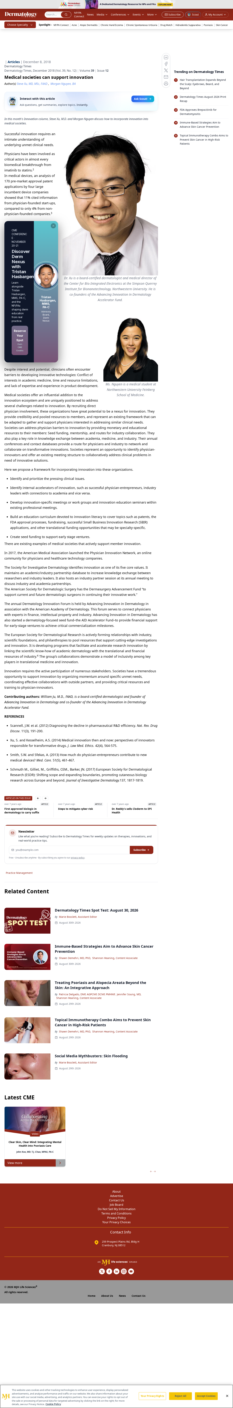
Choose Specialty (17, 24)
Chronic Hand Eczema (112, 25)
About (116, 1192)
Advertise (116, 1196)
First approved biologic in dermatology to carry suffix (21, 810)
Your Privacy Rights (152, 1396)
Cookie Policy (53, 1404)
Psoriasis (208, 25)
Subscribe (139, 850)
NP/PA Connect (79, 14)
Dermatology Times (17, 66)
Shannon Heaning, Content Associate (115, 958)
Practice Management (19, 873)
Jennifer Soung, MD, (129, 994)
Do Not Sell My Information (116, 1209)
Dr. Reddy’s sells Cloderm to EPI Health (132, 810)
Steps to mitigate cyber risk (75, 809)
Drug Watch (166, 25)
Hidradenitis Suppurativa (188, 25)
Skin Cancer (222, 25)
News (90, 14)
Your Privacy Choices (116, 1222)
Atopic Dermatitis (89, 25)
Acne (74, 25)
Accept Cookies (206, 1396)
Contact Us (116, 1200)
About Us (107, 1295)
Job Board (116, 1205)
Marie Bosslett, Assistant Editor (78, 916)
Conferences (118, 14)
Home (91, 1295)
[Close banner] (228, 4)
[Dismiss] (53, 225)
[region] (116, 1396)
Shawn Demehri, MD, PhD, (75, 958)
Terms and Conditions (116, 1213)
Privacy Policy (116, 1218)
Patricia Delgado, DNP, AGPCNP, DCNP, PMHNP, (87, 994)
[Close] (227, 1396)
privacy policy (77, 857)
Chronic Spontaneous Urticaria (141, 25)
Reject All (180, 1396)
